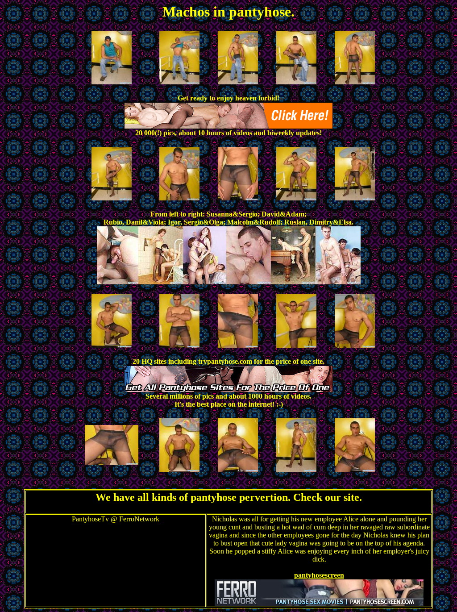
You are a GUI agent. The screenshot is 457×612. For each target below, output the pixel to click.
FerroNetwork (139, 519)
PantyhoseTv (90, 519)
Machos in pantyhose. (228, 12)
